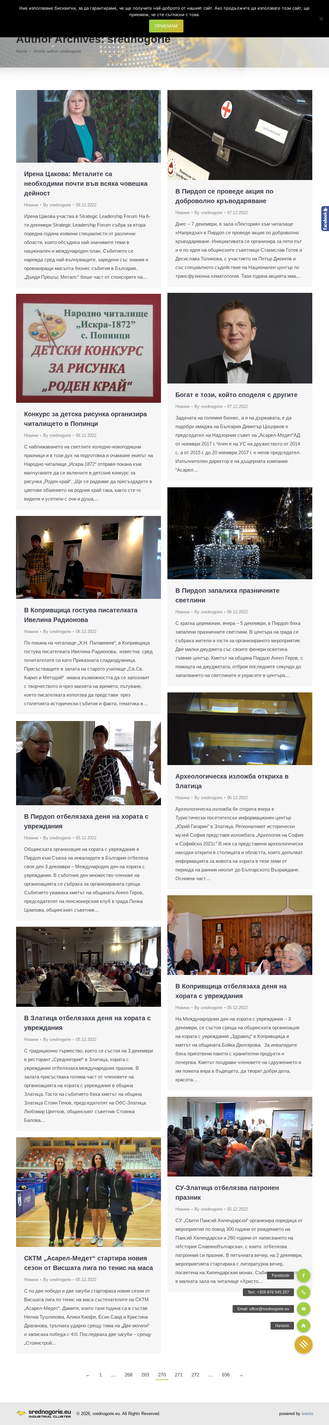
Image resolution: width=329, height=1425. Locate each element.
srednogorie (139, 39)
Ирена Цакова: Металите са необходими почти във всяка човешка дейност (85, 183)
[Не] (321, 18)
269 (145, 1374)
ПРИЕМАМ (166, 26)
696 (226, 1374)
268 (128, 1374)
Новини (31, 205)
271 (178, 1374)
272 (195, 1374)
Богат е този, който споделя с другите (236, 394)
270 (162, 1374)
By (57, 205)
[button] (304, 1345)
